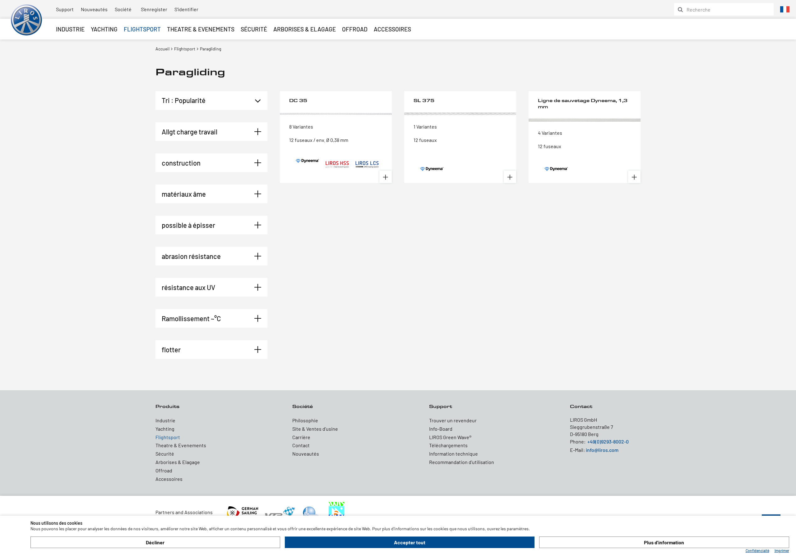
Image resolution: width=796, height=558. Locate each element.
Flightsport (142, 29)
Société (123, 9)
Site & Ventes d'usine (315, 429)
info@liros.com (602, 450)
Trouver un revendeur (453, 420)
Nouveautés (94, 9)
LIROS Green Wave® (450, 437)
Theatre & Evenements (200, 29)
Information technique (453, 454)
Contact (301, 445)
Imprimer (782, 550)
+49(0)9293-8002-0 (608, 441)
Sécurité (254, 29)
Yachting (104, 29)
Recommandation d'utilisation (461, 462)
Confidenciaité (757, 550)
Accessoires (392, 29)
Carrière (301, 437)
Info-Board (440, 429)
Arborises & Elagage (304, 29)
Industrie (70, 29)
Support (65, 9)
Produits (167, 406)
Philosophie (305, 420)
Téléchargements (448, 445)
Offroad (355, 29)
